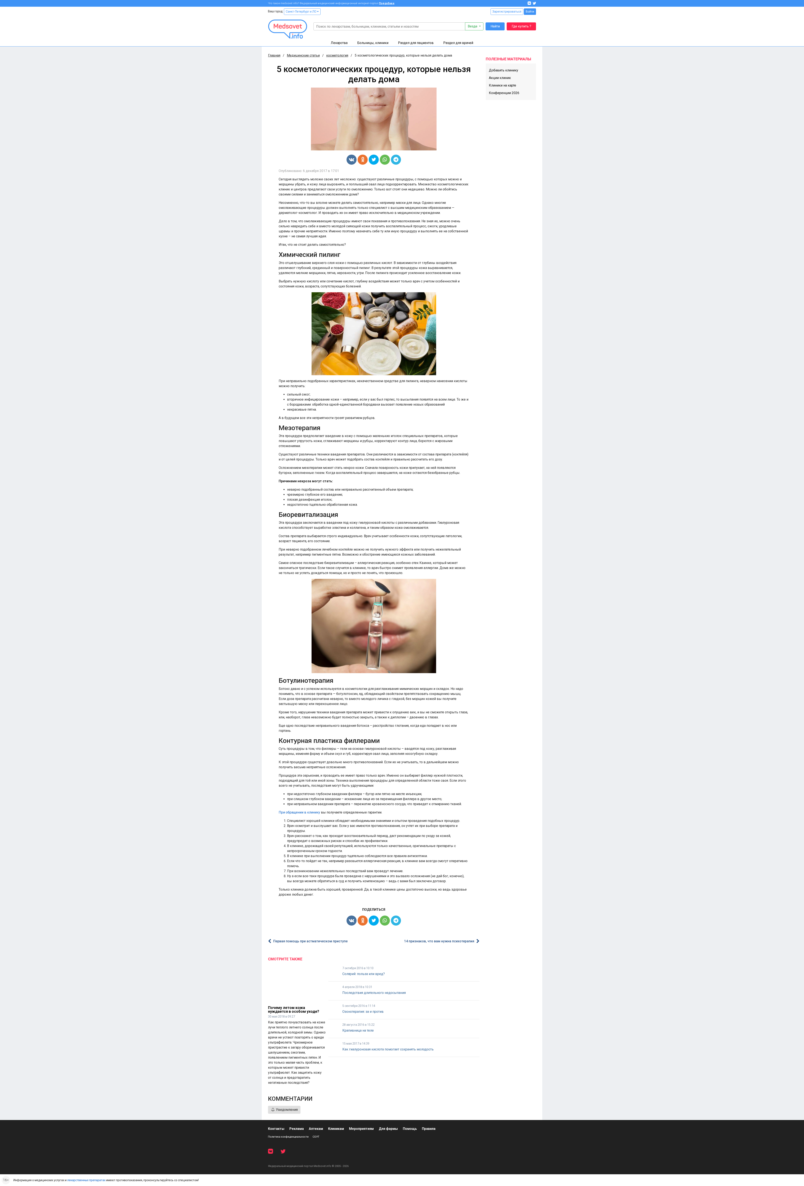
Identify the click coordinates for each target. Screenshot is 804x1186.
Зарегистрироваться (506, 11)
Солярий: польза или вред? (363, 974)
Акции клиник (500, 78)
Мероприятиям (361, 1129)
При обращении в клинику (299, 812)
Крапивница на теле (358, 1030)
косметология (337, 55)
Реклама (296, 1129)
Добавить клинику (503, 70)
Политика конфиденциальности (288, 1136)
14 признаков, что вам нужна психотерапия (439, 941)
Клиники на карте (502, 85)
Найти (495, 26)
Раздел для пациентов (416, 43)
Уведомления (286, 1110)
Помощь (410, 1129)
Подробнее (386, 3)
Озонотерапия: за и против (363, 1012)
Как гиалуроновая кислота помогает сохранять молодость (388, 1049)
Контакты (276, 1129)
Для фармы (388, 1129)
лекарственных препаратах (86, 1180)
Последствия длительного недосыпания (374, 993)
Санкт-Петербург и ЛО (301, 11)
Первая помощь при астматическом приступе (310, 941)
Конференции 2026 (504, 93)
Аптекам (316, 1129)
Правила (429, 1129)
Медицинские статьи (303, 55)
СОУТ (316, 1136)
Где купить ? (521, 26)
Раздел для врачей (458, 43)
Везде (473, 26)
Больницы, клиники (372, 43)
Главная (274, 55)
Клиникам (336, 1129)
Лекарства (339, 43)
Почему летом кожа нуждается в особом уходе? (293, 1009)
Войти (530, 11)
